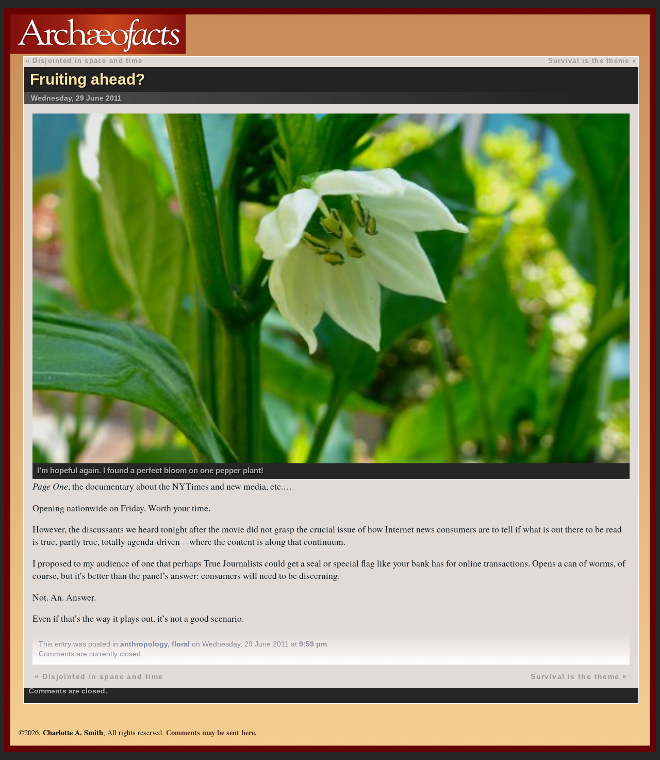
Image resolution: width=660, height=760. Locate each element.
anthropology (144, 644)
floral (181, 644)
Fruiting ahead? (87, 79)
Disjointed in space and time (87, 60)
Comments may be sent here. (211, 732)
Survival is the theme (589, 60)
